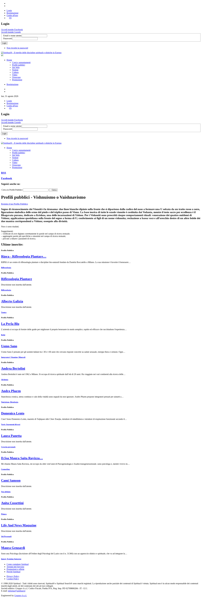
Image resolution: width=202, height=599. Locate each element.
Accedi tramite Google (11, 32)
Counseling (5, 469)
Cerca (54, 190)
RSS (3, 172)
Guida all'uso (12, 15)
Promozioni (17, 80)
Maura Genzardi (13, 548)
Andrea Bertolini (13, 368)
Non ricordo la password (17, 48)
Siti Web (16, 67)
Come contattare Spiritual (18, 564)
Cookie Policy (13, 579)
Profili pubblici (18, 65)
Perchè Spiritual (13, 571)
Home (9, 60)
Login (9, 10)
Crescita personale (8, 447)
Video (14, 75)
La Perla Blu (10, 323)
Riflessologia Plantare (16, 279)
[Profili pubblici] (31, 52)
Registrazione (12, 13)
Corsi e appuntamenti (21, 62)
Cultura (15, 72)
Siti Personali (6, 536)
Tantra (3, 312)
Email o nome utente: (12, 35)
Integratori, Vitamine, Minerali (13, 357)
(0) (10, 18)
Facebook (6, 178)
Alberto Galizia (12, 301)
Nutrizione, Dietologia (9, 402)
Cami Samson (10, 480)
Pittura (4, 514)
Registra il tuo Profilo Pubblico (14, 204)
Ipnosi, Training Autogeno (11, 559)
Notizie (15, 70)
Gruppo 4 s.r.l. (20, 595)
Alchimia (4, 380)
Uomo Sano (9, 346)
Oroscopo (16, 77)
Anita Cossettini (12, 503)
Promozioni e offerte (15, 569)
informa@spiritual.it (16, 591)
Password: (7, 38)
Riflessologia (6, 268)
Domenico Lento (12, 413)
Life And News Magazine (18, 525)
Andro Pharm (11, 391)
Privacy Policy (13, 576)
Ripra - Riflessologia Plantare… (23, 256)
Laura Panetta (11, 435)
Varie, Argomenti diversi (10, 424)
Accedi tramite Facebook (12, 29)
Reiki (3, 335)
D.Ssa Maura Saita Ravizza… (22, 458)
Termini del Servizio (15, 567)
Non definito (6, 492)
